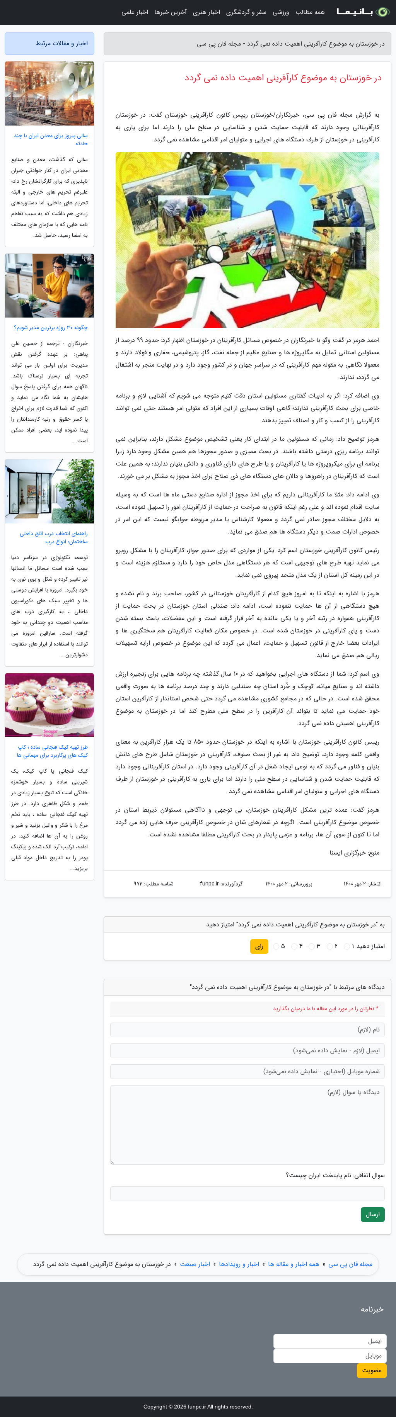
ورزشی (281, 12)
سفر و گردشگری (246, 12)
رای (259, 946)
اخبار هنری (206, 12)
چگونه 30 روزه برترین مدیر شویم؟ (51, 328)
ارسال (373, 1214)
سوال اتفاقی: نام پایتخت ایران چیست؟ (335, 1175)
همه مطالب (310, 12)
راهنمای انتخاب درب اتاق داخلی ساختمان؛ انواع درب (54, 538)
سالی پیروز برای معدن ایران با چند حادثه (51, 140)
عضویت (372, 1370)
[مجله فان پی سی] (362, 12)
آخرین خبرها (170, 12)
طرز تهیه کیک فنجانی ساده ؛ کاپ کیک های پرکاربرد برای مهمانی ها (52, 751)
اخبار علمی (134, 12)
